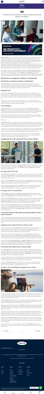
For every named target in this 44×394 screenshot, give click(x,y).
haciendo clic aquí (4, 326)
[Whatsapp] (23, 363)
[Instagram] (22, 363)
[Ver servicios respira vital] (22, 49)
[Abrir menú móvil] (2, 2)
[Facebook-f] (20, 363)
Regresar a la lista (22, 331)
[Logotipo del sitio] (22, 1)
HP (10, 317)
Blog (23, 7)
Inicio (20, 7)
